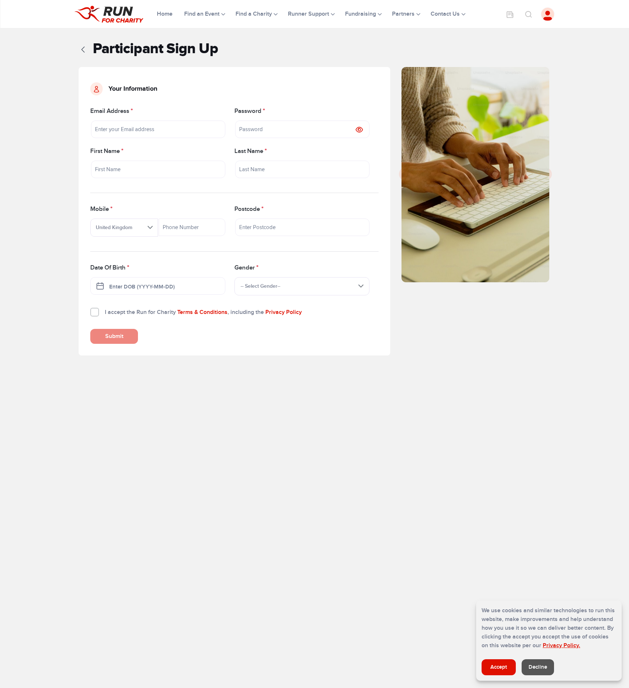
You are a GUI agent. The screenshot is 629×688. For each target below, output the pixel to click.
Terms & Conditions (202, 312)
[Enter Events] (510, 14)
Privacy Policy (283, 312)
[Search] (528, 14)
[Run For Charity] (113, 14)
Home (165, 13)
